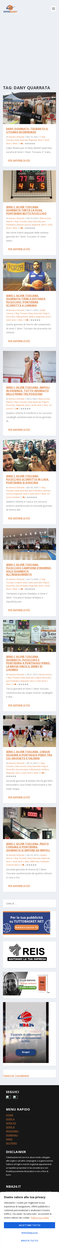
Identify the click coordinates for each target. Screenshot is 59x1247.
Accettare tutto (29, 1225)
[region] (29, 1219)
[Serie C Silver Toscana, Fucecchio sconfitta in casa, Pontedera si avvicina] (29, 455)
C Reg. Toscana (20, 221)
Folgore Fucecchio (43, 677)
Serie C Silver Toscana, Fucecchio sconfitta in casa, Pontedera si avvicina (27, 479)
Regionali (33, 140)
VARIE (9, 1139)
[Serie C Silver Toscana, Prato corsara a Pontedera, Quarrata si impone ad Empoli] (29, 823)
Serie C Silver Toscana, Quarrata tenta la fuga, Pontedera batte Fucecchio (26, 210)
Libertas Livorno (24, 224)
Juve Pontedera (35, 490)
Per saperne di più (19, 160)
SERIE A (10, 1119)
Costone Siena (21, 582)
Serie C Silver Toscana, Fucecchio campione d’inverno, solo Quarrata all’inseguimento (29, 569)
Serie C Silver (11, 143)
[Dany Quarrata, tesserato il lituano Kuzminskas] (29, 108)
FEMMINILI (12, 1135)
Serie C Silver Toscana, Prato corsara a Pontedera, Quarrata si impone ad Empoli (28, 847)
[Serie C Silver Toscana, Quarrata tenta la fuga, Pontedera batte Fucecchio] (29, 186)
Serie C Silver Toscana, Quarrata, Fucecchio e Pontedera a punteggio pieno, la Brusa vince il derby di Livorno (28, 663)
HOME (9, 1114)
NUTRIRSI (11, 1143)
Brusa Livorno (45, 674)
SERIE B (10, 1127)
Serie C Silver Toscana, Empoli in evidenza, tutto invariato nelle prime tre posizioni (28, 391)
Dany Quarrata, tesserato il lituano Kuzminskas (27, 130)
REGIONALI (12, 1131)
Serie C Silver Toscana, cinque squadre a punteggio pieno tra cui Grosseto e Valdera (29, 755)
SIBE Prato (34, 861)
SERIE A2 (11, 1123)
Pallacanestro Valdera (25, 316)
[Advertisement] (29, 48)
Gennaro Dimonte (16, 137)
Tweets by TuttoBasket (16, 1075)
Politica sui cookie (40, 1217)
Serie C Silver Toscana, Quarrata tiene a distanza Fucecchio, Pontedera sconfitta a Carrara (26, 300)
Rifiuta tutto (29, 1240)
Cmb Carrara (20, 766)
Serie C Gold (43, 140)
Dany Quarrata (21, 140)
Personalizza (30, 1232)
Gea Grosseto (22, 585)
